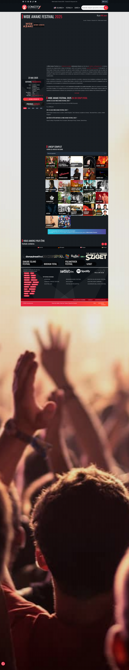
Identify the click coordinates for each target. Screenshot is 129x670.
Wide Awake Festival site (37, 95)
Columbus (59, 8)
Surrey (26, 293)
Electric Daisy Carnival (95, 281)
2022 (37, 108)
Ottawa (33, 277)
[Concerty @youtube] (35, 2)
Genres (77, 8)
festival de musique (66, 66)
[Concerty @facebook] (23, 2)
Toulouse (27, 291)
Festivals (69, 8)
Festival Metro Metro (72, 283)
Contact (90, 300)
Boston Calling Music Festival (97, 279)
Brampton (34, 284)
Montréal (27, 275)
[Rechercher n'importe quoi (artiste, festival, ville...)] (106, 7)
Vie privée (101, 303)
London (27, 295)
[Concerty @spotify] (30, 2)
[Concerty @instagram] (26, 2)
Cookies (103, 304)
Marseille (27, 280)
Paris (32, 273)
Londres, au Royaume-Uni (95, 66)
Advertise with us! (100, 300)
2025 (25, 108)
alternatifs (89, 68)
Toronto (27, 273)
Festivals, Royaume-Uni (34, 99)
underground (95, 68)
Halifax (32, 293)
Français (105, 1)
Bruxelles (27, 277)
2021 (41, 108)
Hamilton (33, 286)
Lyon (26, 289)
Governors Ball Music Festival (97, 283)
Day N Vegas (69, 281)
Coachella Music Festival (51, 281)
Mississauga (28, 282)
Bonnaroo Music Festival (73, 279)
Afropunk (47, 279)
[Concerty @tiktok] (33, 2)
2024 (29, 108)
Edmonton (34, 280)
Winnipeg (35, 282)
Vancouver (27, 284)
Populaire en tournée (79, 300)
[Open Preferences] (3, 664)
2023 (33, 108)
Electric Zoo (48, 283)
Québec (27, 286)
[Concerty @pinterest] (28, 2)
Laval (33, 291)
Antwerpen (32, 289)
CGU (95, 303)
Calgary (33, 275)
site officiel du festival (59, 232)
